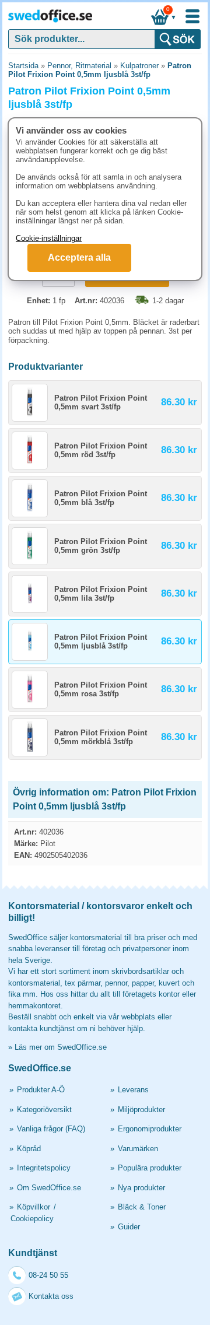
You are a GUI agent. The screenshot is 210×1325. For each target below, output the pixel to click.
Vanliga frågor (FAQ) (51, 1128)
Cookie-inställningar (49, 238)
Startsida (23, 65)
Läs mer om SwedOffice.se (61, 1047)
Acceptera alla (79, 257)
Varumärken (138, 1148)
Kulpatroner (139, 65)
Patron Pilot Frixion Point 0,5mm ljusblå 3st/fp (99, 70)
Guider (129, 1226)
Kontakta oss (51, 1296)
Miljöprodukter (141, 1109)
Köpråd (29, 1148)
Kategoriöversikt (44, 1109)
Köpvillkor (33, 1207)
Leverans (133, 1089)
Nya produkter (141, 1187)
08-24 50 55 (48, 1275)
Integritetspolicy (44, 1167)
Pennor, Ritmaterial (79, 65)
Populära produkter (149, 1167)
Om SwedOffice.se (49, 1187)
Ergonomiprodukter (149, 1128)
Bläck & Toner (142, 1207)
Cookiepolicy (32, 1218)
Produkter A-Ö (41, 1089)
